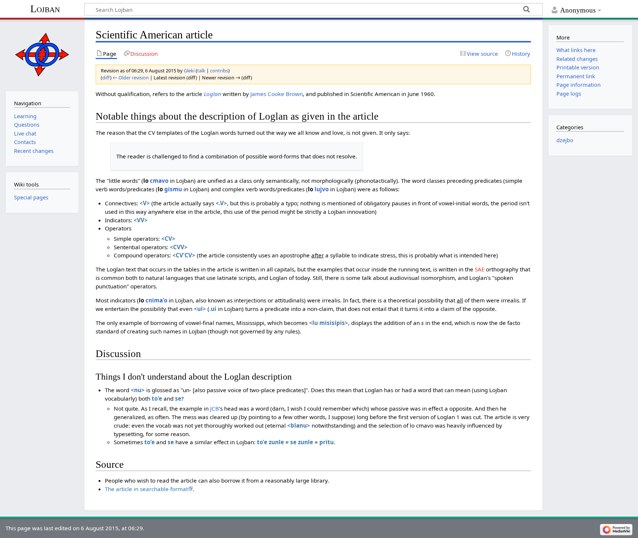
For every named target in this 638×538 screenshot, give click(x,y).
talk (201, 70)
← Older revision (131, 77)
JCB (214, 408)
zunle (276, 442)
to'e (157, 398)
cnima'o (156, 300)
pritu (326, 442)
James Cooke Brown (276, 93)
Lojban (45, 8)
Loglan (212, 93)
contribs (219, 70)
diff (106, 77)
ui (213, 308)
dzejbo (564, 140)
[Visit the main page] (42, 54)
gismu (173, 189)
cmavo (159, 180)
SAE (479, 269)
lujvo (322, 189)
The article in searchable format (146, 489)
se (178, 398)
